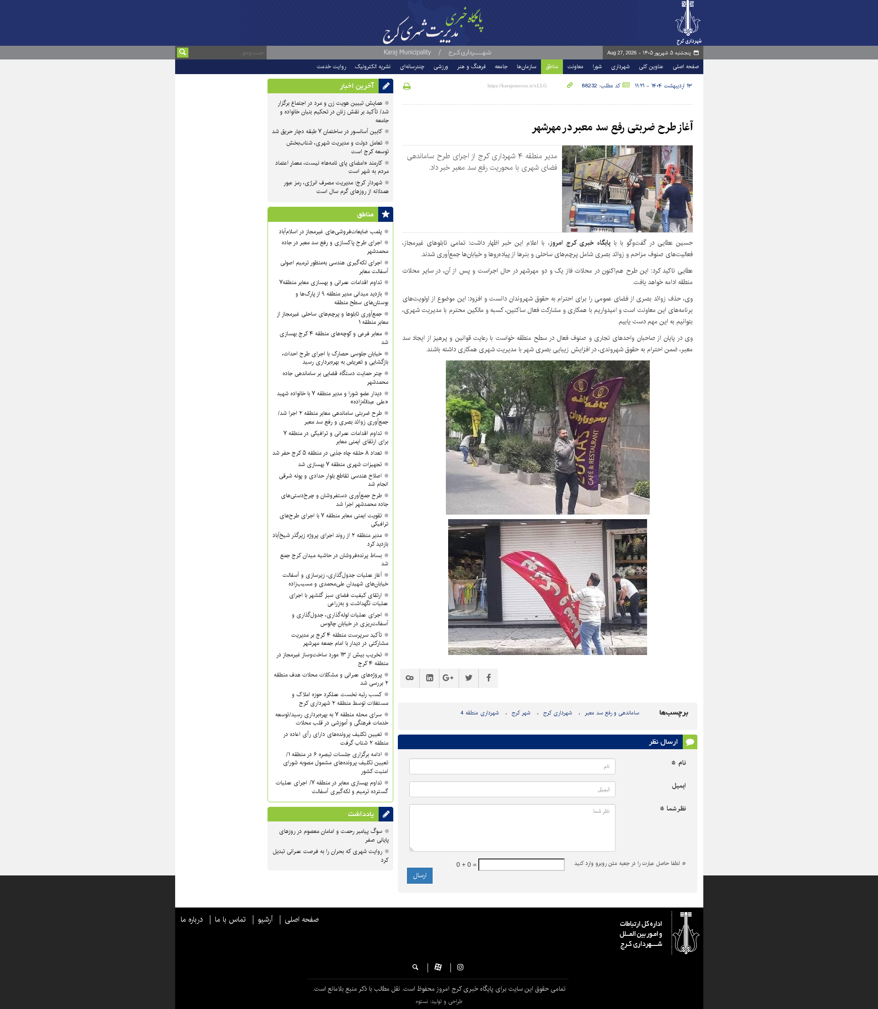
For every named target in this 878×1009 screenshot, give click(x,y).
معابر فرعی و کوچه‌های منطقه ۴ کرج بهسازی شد (333, 338)
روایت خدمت (331, 66)
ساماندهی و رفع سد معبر (612, 712)
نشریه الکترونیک (373, 66)
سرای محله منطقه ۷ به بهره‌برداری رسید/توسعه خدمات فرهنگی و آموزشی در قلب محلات (331, 719)
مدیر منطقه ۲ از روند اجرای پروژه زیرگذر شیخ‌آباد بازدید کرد (330, 540)
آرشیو (265, 919)
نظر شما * (673, 809)
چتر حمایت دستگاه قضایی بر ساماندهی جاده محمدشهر (335, 378)
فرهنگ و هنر (471, 66)
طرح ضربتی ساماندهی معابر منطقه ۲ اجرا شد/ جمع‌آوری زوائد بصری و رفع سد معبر (333, 417)
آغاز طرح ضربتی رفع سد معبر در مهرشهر (612, 127)
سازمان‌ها (526, 66)
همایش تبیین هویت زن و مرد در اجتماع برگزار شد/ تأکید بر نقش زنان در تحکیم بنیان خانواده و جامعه (333, 111)
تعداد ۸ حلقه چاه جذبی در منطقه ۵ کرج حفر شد (327, 453)
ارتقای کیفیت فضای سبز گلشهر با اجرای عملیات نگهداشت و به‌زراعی (338, 599)
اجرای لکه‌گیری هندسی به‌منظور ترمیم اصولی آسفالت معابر (334, 267)
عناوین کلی (651, 66)
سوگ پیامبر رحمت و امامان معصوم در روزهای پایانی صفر (334, 836)
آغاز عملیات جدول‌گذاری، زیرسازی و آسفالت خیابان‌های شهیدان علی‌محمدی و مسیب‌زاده (335, 579)
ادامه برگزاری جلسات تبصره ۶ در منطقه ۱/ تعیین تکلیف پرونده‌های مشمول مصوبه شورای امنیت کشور (335, 763)
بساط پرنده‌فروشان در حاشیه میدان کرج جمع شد (334, 560)
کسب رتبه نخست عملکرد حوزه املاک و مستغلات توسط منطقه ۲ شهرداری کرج (340, 699)
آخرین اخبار (357, 86)
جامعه (501, 66)
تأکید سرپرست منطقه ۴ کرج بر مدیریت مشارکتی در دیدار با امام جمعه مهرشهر (339, 639)
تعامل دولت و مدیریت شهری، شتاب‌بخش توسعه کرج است (337, 147)
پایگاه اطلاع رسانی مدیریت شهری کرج (456, 23)
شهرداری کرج (557, 712)
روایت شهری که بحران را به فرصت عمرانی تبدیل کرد (331, 856)
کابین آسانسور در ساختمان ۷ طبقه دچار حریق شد (327, 131)
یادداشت (361, 814)
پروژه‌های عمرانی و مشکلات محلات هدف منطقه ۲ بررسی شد (331, 679)
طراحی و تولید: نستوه (439, 1001)
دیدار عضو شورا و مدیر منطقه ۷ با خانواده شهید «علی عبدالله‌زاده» (332, 398)
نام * (678, 763)
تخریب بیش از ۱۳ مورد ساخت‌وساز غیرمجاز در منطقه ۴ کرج (332, 659)
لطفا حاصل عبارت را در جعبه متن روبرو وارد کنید (630, 863)
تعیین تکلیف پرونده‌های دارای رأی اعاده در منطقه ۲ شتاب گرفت (335, 739)
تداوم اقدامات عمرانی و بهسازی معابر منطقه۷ (330, 282)
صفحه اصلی (686, 66)
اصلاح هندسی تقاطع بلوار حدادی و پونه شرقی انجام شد (333, 480)
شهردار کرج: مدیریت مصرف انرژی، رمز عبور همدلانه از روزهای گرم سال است (336, 187)
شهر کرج (521, 712)
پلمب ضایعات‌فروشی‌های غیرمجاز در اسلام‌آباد (330, 231)
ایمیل (679, 786)
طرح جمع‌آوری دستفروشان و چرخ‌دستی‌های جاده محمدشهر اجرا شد (334, 500)
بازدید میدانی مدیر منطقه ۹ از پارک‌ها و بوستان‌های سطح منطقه (341, 298)
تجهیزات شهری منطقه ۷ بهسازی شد (340, 464)
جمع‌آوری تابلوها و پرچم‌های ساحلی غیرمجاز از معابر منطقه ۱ (332, 318)
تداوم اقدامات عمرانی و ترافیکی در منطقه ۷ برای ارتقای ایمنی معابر (336, 438)
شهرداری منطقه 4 (479, 712)
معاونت (575, 66)
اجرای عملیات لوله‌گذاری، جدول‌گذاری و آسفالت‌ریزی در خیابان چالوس (340, 619)
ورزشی (441, 66)
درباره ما (192, 919)
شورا (597, 66)
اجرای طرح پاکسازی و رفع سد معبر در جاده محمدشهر (335, 247)
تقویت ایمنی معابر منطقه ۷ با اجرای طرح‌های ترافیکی (333, 520)
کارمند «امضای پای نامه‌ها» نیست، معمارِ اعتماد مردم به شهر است (332, 167)
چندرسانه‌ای (412, 66)
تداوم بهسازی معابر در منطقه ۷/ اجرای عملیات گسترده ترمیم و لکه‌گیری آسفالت (332, 787)
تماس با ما (230, 919)
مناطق (552, 66)
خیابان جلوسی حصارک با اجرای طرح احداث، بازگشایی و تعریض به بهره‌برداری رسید (335, 358)
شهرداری (620, 66)
